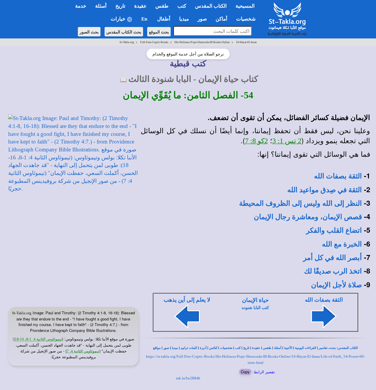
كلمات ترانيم (189, 348)
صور (166, 348)
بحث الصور (89, 32)
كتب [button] (181, 6)
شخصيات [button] (247, 19)
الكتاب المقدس (348, 348)
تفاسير (323, 348)
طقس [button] (162, 6)
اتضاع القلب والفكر (334, 230)
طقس (267, 348)
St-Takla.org (127, 42)
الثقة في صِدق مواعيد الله (324, 190)
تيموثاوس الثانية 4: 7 (83, 351)
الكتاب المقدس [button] (211, 6)
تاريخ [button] (120, 6)
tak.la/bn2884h (188, 378)
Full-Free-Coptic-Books (154, 42)
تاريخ (246, 348)
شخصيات (226, 348)
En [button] (144, 19)
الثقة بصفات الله (338, 176)
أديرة (203, 348)
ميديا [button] (184, 19)
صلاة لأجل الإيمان (336, 285)
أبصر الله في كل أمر (332, 257)
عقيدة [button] (140, 6)
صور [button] (202, 19)
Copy (245, 371)
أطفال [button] (163, 19)
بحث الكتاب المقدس (123, 32)
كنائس (213, 348)
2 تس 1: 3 (286, 141)
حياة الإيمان (255, 300)
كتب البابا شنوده (255, 307)
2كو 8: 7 (256, 141)
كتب (238, 348)
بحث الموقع (159, 32)
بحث (333, 348)
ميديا (175, 348)
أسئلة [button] (101, 6)
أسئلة (277, 348)
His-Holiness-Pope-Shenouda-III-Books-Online (202, 42)
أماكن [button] (221, 19)
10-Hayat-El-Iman (246, 42)
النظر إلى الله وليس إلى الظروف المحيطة (300, 203)
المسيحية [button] (245, 6)
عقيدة (256, 348)
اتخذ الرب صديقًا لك (333, 271)
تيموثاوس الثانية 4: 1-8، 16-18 (38, 339)
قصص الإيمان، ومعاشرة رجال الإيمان (308, 217)
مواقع (157, 348)
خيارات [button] (119, 19)
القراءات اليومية (305, 348)
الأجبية (288, 348)
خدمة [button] (80, 6)
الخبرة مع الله (342, 244)
